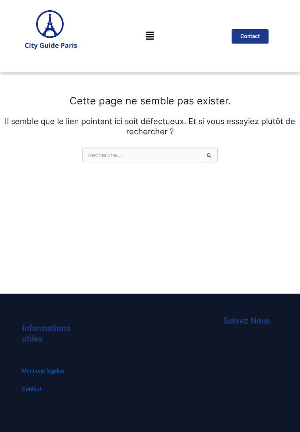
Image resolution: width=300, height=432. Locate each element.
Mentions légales (43, 371)
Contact (31, 389)
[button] (150, 36)
